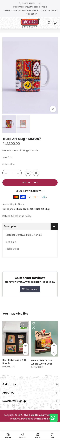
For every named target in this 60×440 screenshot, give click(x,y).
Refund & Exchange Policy (16, 216)
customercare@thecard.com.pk (30, 6)
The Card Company (35, 415)
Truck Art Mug (42, 209)
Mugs (19, 209)
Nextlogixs (43, 418)
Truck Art (28, 209)
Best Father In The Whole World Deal (41, 362)
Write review (30, 289)
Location (32, 13)
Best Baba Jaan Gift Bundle (14, 361)
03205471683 (29, 3)
